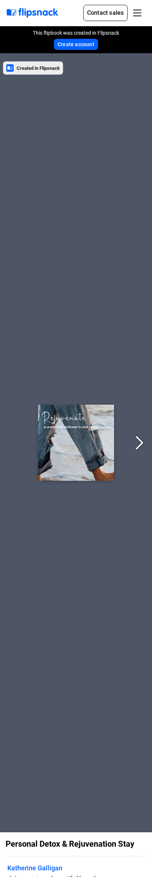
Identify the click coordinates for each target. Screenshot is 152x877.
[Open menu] (137, 13)
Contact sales (105, 12)
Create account (76, 44)
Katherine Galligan (34, 868)
